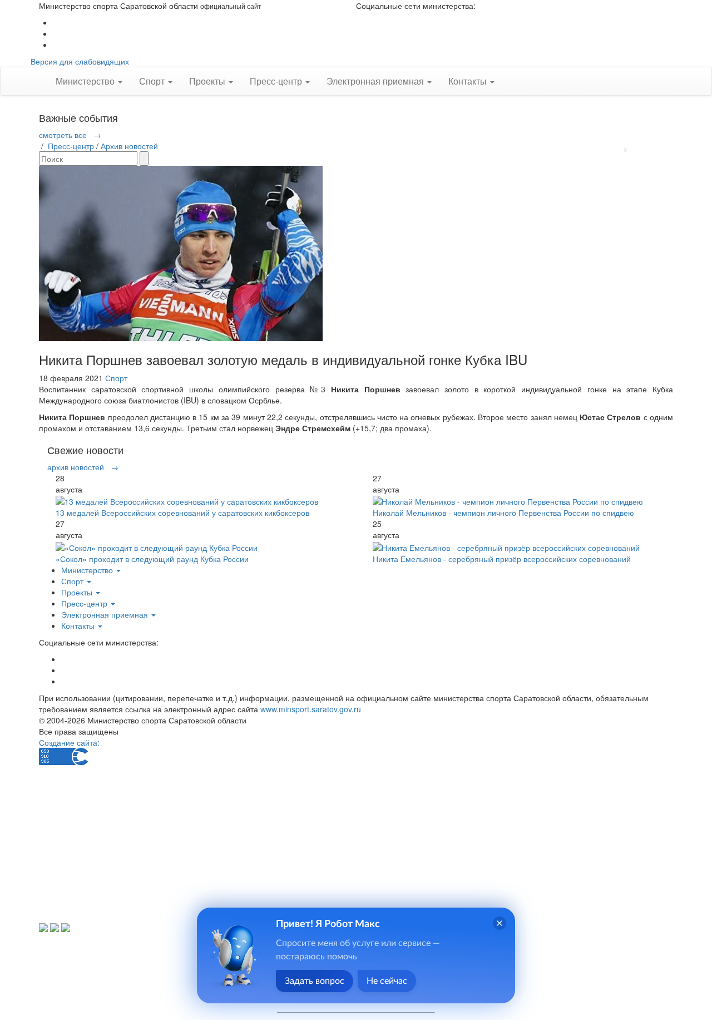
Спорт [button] (153, 81)
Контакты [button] (468, 81)
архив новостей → (82, 466)
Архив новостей (129, 145)
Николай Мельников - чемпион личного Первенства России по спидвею (503, 512)
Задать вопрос (314, 981)
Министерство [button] (86, 81)
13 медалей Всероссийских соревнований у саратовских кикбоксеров (182, 512)
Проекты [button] (208, 81)
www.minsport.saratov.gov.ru (310, 709)
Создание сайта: (69, 742)
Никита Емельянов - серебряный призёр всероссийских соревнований (502, 558)
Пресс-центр (71, 145)
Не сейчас (387, 981)
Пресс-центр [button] (277, 81)
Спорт (116, 377)
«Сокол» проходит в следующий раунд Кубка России (152, 558)
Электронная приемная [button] (376, 81)
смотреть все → (70, 134)
